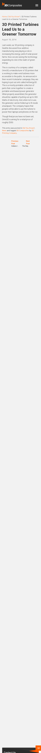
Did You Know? (28, 128)
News (4, 130)
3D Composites (23, 130)
